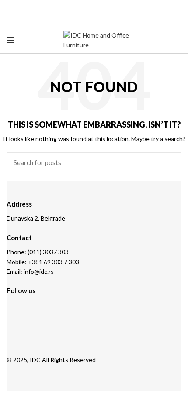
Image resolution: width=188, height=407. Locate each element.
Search (170, 162)
